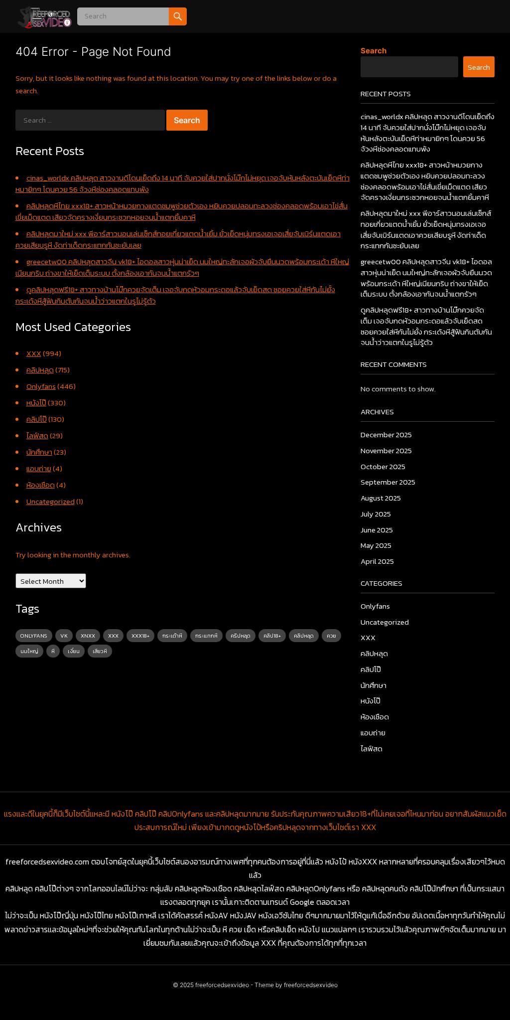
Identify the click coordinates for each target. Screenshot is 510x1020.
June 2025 (377, 529)
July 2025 (376, 513)
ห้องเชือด (40, 485)
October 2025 (383, 466)
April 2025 (377, 561)
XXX (33, 353)
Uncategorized (50, 501)
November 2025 (386, 450)
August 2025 (381, 498)
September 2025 (388, 482)
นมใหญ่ (29, 651)
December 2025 (386, 434)
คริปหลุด (241, 636)
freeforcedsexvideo (222, 985)
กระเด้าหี (172, 636)
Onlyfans (41, 386)
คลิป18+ (272, 636)
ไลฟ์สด (37, 435)
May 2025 (376, 545)
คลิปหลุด (40, 369)
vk (64, 636)
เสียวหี (100, 651)
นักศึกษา (39, 452)
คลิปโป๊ (36, 419)
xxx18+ (140, 636)
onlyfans (33, 636)
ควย (331, 636)
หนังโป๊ (36, 402)
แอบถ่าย (38, 468)
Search (373, 50)
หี (53, 651)
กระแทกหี (206, 636)
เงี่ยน (74, 651)
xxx (113, 636)
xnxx (88, 636)
